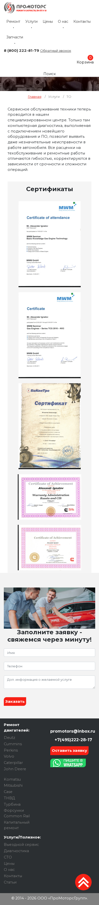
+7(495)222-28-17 (72, 739)
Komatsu (12, 779)
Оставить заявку (69, 750)
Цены (48, 21)
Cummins (13, 744)
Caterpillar (13, 762)
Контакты (82, 21)
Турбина (12, 804)
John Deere (15, 769)
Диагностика (16, 851)
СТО (8, 857)
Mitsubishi (13, 785)
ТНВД (9, 798)
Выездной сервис (21, 844)
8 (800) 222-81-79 (21, 50)
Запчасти (14, 37)
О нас (63, 21)
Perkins (11, 750)
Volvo (9, 756)
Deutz (9, 737)
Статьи (10, 882)
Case (8, 791)
